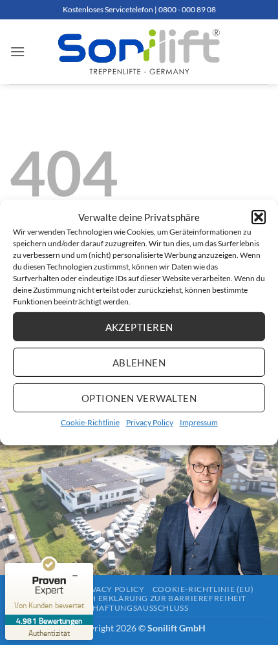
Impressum (199, 422)
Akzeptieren (139, 326)
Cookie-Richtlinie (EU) (203, 589)
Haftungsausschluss (140, 608)
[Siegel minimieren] (75, 576)
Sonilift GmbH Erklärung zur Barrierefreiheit (139, 598)
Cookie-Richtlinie (90, 422)
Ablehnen (139, 362)
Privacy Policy (149, 422)
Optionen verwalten (139, 397)
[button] (258, 217)
